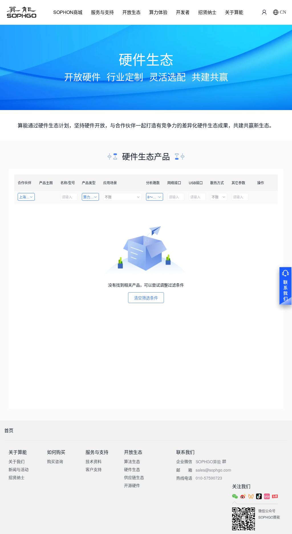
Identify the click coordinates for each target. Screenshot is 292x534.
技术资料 (94, 461)
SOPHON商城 (67, 12)
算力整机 (90, 196)
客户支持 (94, 469)
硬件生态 (132, 469)
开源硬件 (132, 485)
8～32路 (153, 196)
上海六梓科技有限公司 (27, 196)
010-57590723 (209, 478)
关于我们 (17, 461)
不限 (108, 196)
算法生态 (132, 461)
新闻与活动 (19, 469)
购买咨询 (55, 461)
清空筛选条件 (146, 297)
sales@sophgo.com (213, 470)
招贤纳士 (207, 12)
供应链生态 (134, 477)
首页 (8, 430)
